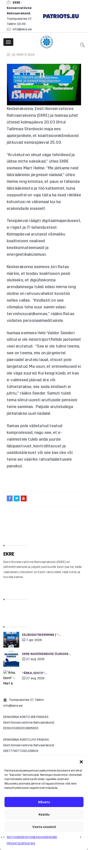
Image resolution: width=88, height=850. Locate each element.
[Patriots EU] (61, 16)
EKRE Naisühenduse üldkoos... (46, 654)
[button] (81, 762)
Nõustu (44, 802)
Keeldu (44, 814)
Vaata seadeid (44, 827)
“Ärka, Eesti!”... (34, 673)
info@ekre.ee (22, 29)
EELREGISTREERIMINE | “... (41, 635)
